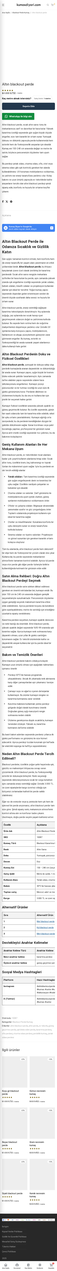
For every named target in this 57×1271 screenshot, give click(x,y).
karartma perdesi (43, 1030)
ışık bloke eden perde (26, 1030)
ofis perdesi (7, 1033)
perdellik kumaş (40, 1033)
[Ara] (48, 5)
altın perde (33, 1026)
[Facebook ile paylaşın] (2, 201)
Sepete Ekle (29, 106)
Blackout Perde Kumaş (20, 13)
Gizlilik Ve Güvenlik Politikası (14, 1237)
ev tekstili (43, 1026)
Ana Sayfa (6, 13)
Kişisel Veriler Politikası (12, 1231)
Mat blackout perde (46, 921)
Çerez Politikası (9, 1251)
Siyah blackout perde (12, 1193)
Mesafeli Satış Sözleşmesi (14, 1242)
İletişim (5, 1226)
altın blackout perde (19, 1026)
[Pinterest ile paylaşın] (11, 201)
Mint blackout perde (46, 933)
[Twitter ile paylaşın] (7, 201)
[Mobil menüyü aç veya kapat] (3, 5)
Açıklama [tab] (6, 215)
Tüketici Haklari (9, 1246)
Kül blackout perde (45, 927)
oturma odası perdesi (22, 1033)
